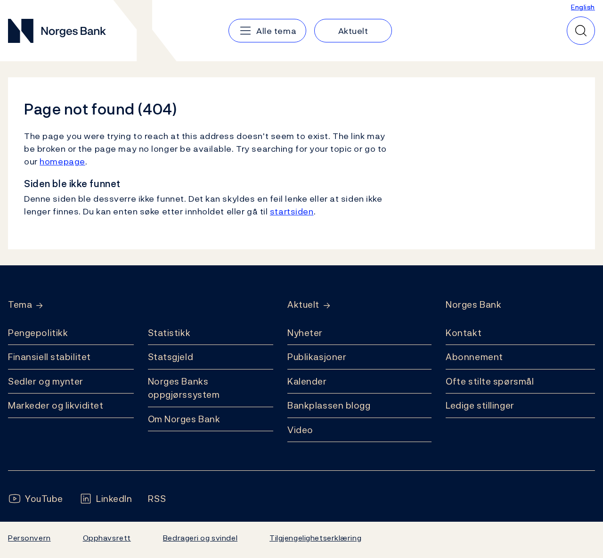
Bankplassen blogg (329, 405)
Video (300, 429)
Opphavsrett (107, 537)
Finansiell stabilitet (49, 356)
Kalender (307, 381)
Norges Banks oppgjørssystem (184, 388)
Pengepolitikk (38, 332)
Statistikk (169, 332)
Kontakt (463, 332)
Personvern (29, 537)
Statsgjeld (171, 356)
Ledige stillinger (480, 405)
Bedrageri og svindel (200, 537)
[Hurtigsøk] (581, 30)
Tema (20, 304)
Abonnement (474, 356)
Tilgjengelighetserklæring (315, 537)
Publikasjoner (316, 356)
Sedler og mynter (45, 381)
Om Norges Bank (184, 419)
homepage (62, 161)
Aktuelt (303, 304)
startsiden (292, 211)
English (583, 7)
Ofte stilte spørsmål (490, 381)
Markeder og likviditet (55, 405)
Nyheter (305, 332)
